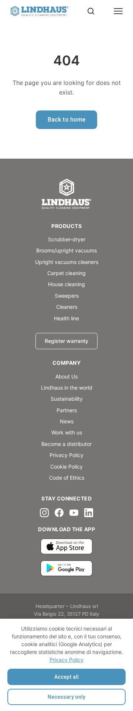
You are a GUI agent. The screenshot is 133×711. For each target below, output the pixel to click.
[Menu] (118, 11)
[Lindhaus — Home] (39, 11)
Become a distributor (66, 444)
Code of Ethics (66, 477)
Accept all (66, 677)
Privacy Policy (66, 660)
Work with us (66, 432)
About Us (66, 376)
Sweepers (67, 295)
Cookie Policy (66, 466)
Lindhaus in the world (66, 387)
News (67, 421)
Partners (67, 410)
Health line (66, 318)
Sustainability (67, 399)
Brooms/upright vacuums (66, 250)
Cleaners (66, 307)
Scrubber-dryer (66, 239)
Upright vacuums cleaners (66, 262)
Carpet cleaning (66, 273)
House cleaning (66, 284)
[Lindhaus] (66, 194)
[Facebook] (59, 512)
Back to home (66, 119)
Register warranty (66, 341)
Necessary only (66, 697)
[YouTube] (73, 512)
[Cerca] (91, 11)
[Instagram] (44, 512)
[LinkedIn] (88, 512)
